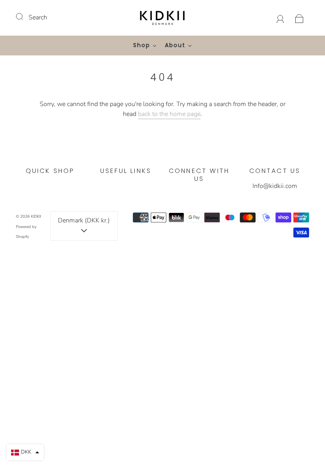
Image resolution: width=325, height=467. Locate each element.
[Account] (280, 17)
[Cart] (299, 17)
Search (38, 17)
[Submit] (24, 16)
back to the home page (169, 114)
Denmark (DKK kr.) (84, 220)
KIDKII (36, 216)
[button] (25, 452)
